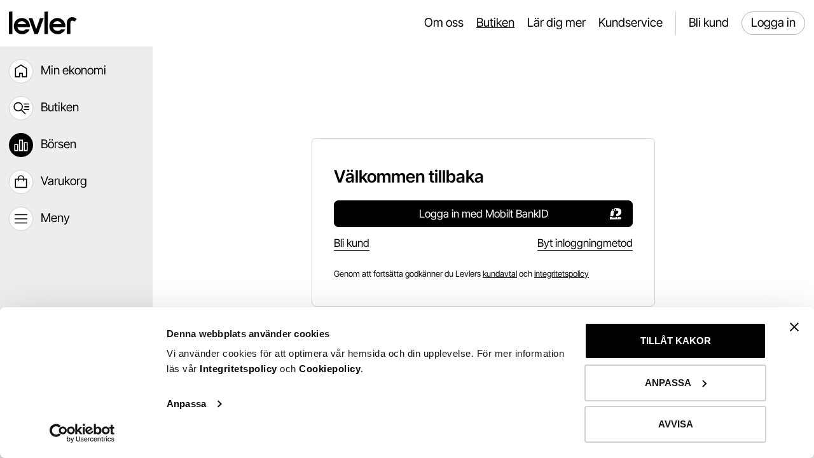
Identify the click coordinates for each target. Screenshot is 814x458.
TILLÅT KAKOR (675, 340)
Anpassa (186, 403)
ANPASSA (668, 382)
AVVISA (675, 424)
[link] (500, 273)
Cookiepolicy (330, 368)
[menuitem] (76, 71)
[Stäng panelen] (794, 327)
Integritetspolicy (240, 368)
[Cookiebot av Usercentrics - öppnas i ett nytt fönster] (82, 433)
